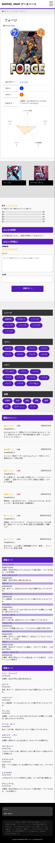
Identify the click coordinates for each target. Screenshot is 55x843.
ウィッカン (6, 604)
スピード (5, 583)
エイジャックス (8, 759)
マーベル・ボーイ (8, 615)
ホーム (6, 809)
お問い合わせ (8, 813)
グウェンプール (8, 565)
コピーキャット (8, 746)
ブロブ (4, 642)
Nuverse (8, 827)
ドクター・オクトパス (10, 652)
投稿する (26, 288)
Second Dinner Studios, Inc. (24, 827)
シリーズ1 (24, 82)
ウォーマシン (7, 631)
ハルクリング (7, 594)
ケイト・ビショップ (9, 575)
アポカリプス (7, 623)
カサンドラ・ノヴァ (9, 735)
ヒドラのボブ (7, 773)
